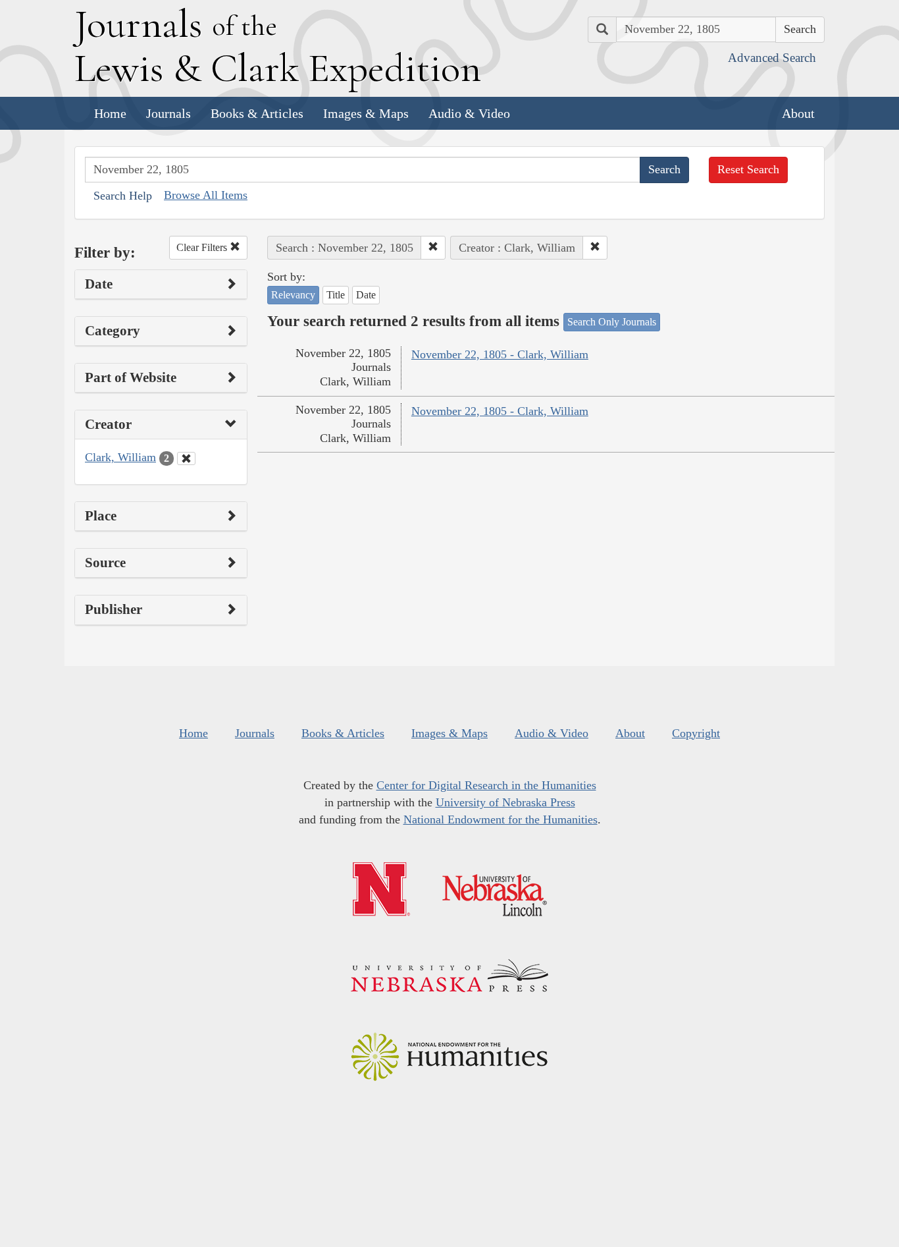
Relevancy (293, 294)
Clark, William (120, 457)
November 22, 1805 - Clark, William (499, 354)
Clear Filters (203, 247)
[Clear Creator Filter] (186, 458)
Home (110, 113)
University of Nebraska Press (505, 802)
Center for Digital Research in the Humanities (486, 785)
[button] (433, 248)
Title (335, 294)
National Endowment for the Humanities (500, 819)
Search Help (122, 195)
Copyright (696, 733)
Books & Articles (257, 113)
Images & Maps (366, 113)
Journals (168, 113)
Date (366, 294)
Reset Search (748, 169)
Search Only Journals (611, 321)
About (798, 113)
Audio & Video (469, 113)
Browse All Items (205, 195)
